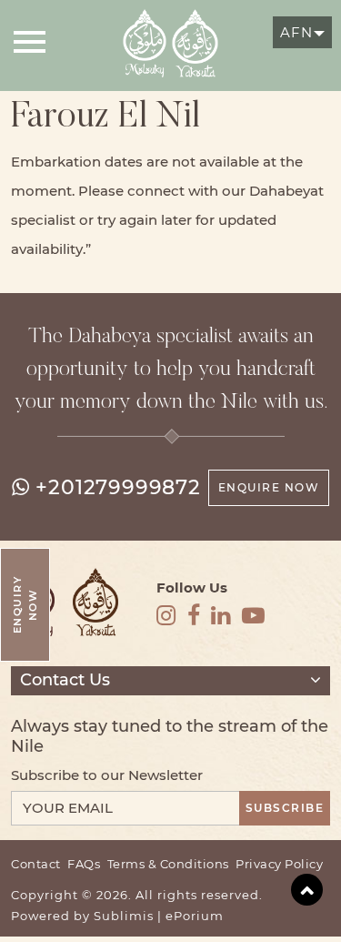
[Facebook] (194, 615)
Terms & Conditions (168, 864)
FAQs (83, 864)
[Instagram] (166, 615)
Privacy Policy (279, 864)
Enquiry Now (25, 604)
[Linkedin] (221, 615)
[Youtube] (254, 615)
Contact (36, 864)
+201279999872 (117, 487)
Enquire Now (269, 487)
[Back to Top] (307, 890)
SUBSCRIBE (285, 808)
